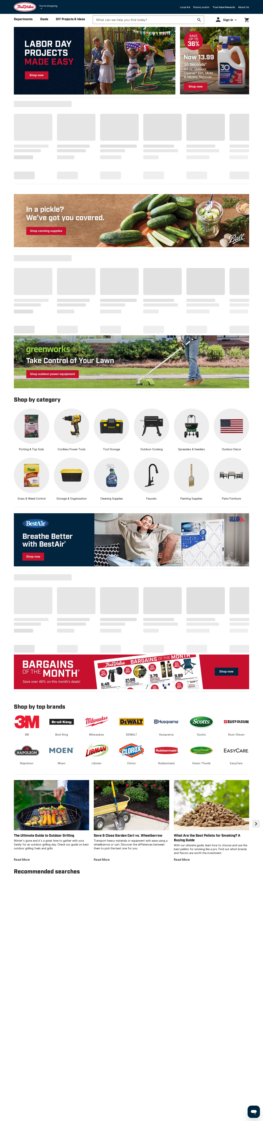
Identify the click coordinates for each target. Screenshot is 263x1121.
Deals (44, 19)
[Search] (199, 20)
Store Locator (201, 7)
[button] (226, 19)
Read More (22, 859)
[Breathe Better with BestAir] (131, 539)
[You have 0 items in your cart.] (246, 19)
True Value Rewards (224, 7)
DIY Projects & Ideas (70, 19)
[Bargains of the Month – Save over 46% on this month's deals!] (131, 671)
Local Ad (185, 7)
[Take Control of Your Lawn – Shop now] (131, 361)
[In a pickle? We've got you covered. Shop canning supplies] (131, 220)
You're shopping (48, 5)
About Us (243, 7)
